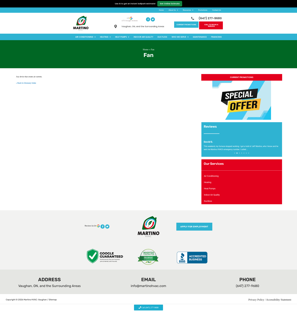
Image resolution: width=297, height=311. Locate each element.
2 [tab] (237, 153)
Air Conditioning (84, 37)
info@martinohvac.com (148, 286)
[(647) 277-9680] (192, 18)
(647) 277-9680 (210, 18)
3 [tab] (239, 153)
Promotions (202, 10)
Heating (104, 37)
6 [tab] (246, 153)
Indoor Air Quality (143, 37)
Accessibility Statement (278, 299)
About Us (172, 10)
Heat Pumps (121, 37)
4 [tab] (242, 153)
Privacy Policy (256, 299)
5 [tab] (244, 153)
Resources (187, 10)
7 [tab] (248, 153)
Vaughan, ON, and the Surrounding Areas (142, 26)
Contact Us (216, 10)
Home (161, 10)
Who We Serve (179, 37)
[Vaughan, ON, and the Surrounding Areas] (115, 26)
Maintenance (200, 37)
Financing (216, 37)
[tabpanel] (242, 145)
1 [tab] (235, 153)
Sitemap (53, 299)
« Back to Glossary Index (26, 83)
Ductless (162, 37)
